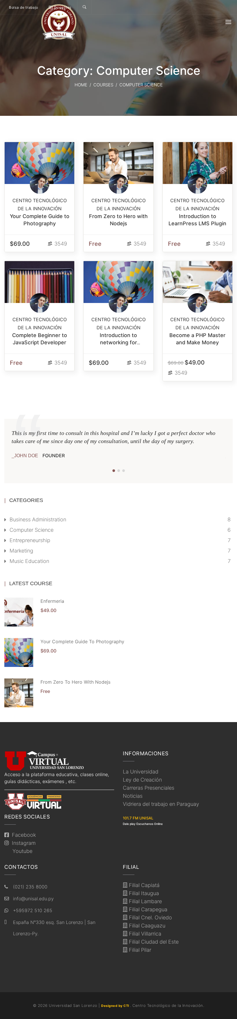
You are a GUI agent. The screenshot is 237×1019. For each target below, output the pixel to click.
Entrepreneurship (30, 540)
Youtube (21, 851)
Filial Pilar (139, 950)
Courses (103, 85)
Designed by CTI (115, 1006)
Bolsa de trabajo (23, 7)
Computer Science (31, 530)
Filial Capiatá (143, 885)
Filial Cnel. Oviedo (149, 917)
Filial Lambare (144, 901)
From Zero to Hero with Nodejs (75, 682)
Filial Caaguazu (146, 926)
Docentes (62, 7)
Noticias (132, 796)
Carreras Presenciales (148, 788)
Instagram (22, 843)
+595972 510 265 (32, 910)
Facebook (22, 835)
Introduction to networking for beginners (118, 342)
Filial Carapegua (147, 909)
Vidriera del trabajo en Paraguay (161, 804)
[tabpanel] (118, 444)
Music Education (29, 561)
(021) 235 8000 (30, 887)
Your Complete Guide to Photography (82, 641)
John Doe (26, 455)
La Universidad (140, 772)
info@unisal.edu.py (33, 898)
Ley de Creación (142, 780)
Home (81, 85)
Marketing (21, 551)
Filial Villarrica (144, 934)
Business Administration (38, 519)
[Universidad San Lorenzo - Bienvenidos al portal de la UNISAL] (58, 22)
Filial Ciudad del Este (153, 942)
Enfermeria (52, 601)
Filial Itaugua (143, 893)
